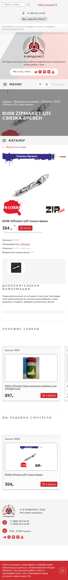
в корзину (51, 395)
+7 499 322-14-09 (36, 13)
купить (27, 228)
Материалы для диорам (26, 101)
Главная (6, 101)
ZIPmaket (46, 101)
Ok (62, 570)
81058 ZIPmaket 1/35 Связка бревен (24, 474)
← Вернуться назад (14, 147)
